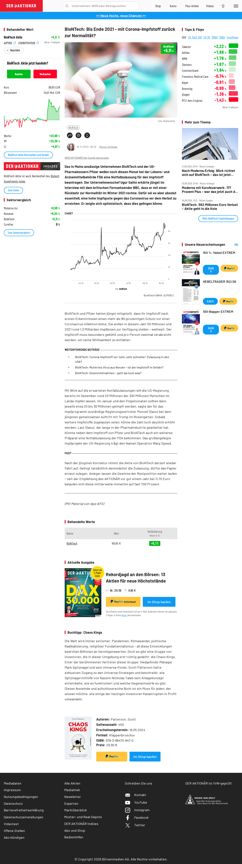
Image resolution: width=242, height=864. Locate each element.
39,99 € (211, 269)
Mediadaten (12, 783)
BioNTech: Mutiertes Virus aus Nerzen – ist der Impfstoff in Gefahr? (119, 367)
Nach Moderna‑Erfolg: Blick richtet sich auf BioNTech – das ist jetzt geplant (208, 172)
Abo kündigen (14, 837)
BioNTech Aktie (13, 37)
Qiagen (186, 94)
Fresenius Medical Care (195, 77)
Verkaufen (45, 74)
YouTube (140, 802)
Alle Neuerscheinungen (232, 245)
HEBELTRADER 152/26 (219, 281)
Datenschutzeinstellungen (23, 817)
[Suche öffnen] (67, 6)
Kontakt (140, 795)
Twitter (139, 825)
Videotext (11, 824)
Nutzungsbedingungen (21, 797)
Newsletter (72, 797)
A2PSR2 (8, 42)
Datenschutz (13, 803)
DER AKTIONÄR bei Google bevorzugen (87, 157)
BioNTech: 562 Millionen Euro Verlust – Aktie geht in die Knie (210, 206)
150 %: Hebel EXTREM (219, 252)
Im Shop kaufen (159, 602)
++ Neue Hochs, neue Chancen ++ (121, 15)
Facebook (141, 817)
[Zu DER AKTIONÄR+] (192, 6)
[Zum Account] (173, 6)
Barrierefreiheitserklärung (24, 810)
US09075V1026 (27, 42)
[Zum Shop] (158, 6)
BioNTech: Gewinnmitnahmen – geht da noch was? (108, 373)
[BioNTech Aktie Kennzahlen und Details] (32, 113)
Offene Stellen (14, 831)
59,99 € (211, 329)
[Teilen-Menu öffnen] (70, 135)
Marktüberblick (75, 810)
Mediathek (72, 790)
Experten (71, 803)
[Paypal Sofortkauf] (111, 756)
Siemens (187, 65)
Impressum (12, 790)
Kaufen (19, 74)
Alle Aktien (72, 783)
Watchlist (15, 50)
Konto (124, 615)
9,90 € (210, 301)
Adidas (186, 53)
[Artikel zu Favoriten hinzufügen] (87, 135)
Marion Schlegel (108, 146)
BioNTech (73, 127)
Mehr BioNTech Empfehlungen (218, 218)
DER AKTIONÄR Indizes (81, 824)
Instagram (142, 810)
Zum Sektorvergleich (19, 232)
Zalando (186, 47)
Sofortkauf (130, 601)
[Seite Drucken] (78, 135)
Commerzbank (190, 70)
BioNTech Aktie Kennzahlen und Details (28, 154)
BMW (184, 59)
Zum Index (13, 190)
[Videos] (210, 6)
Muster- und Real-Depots (83, 817)
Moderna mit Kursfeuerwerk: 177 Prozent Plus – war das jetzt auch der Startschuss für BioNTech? (210, 189)
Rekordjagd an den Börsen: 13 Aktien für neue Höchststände (136, 577)
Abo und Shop (74, 830)
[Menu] (235, 6)
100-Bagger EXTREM (218, 311)
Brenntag (187, 89)
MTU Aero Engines (192, 101)
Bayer (185, 83)
